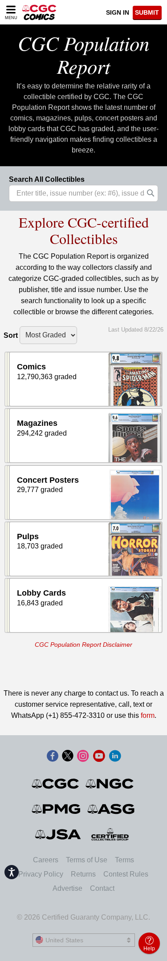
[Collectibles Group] (110, 834)
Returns (83, 874)
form (148, 715)
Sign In (117, 12)
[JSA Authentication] (57, 834)
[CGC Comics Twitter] (67, 756)
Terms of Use (86, 860)
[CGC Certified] (39, 12)
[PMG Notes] (57, 809)
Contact (102, 888)
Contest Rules (125, 874)
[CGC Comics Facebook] (52, 756)
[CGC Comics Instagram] (83, 756)
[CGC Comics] (56, 783)
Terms (124, 860)
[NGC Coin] (110, 783)
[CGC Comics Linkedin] (115, 756)
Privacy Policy (40, 874)
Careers (45, 860)
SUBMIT (147, 12)
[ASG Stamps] (111, 809)
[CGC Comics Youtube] (99, 756)
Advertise (67, 888)
